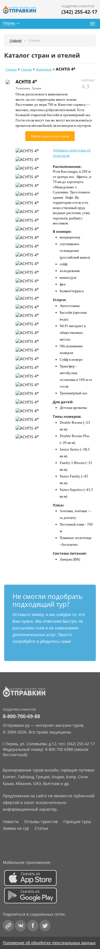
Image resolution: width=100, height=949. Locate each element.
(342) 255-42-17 (79, 11)
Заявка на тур (16, 828)
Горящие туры (77, 821)
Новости (11, 821)
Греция (26, 69)
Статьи (41, 828)
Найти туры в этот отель (50, 136)
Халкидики (44, 69)
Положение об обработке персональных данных (49, 942)
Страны (11, 69)
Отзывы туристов (41, 821)
